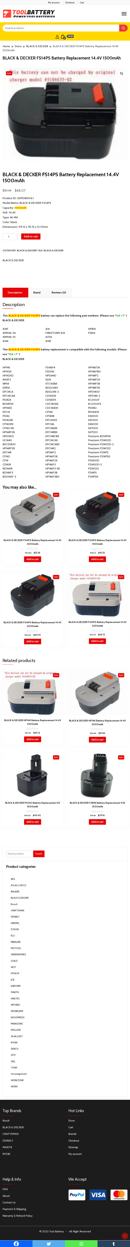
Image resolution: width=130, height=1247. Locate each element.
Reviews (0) (59, 292)
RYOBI (14, 1042)
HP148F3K (94, 387)
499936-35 (9, 337)
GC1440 (7, 440)
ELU (13, 935)
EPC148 (7, 452)
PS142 (6, 416)
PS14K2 (92, 407)
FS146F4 (50, 367)
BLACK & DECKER (27, 250)
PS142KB (8, 420)
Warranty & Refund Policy (17, 1215)
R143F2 (7, 379)
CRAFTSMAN (17, 910)
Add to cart (31, 236)
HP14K (6, 367)
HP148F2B (9, 432)
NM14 (6, 383)
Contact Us (9, 1202)
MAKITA (15, 992)
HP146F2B (51, 456)
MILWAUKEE (17, 1011)
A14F (5, 328)
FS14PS (92, 472)
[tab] (15, 292)
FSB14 (91, 333)
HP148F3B (94, 383)
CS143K (7, 464)
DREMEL (15, 923)
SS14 (48, 379)
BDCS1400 (9, 444)
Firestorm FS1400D (99, 440)
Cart (82, 2)
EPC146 (49, 424)
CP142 (6, 456)
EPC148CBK (52, 436)
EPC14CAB (9, 395)
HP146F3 (50, 464)
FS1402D (93, 468)
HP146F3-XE (52, 468)
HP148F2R (9, 448)
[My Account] (57, 36)
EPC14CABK (52, 444)
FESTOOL (16, 948)
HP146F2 (50, 452)
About (6, 1195)
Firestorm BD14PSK (99, 436)
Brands (72, 1133)
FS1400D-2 (95, 464)
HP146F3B (51, 472)
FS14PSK (93, 476)
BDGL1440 (51, 387)
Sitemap (73, 1147)
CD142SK (50, 395)
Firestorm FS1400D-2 (101, 444)
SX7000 (93, 428)
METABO (15, 1004)
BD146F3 (8, 472)
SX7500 (93, 432)
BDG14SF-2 (9, 476)
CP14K (49, 412)
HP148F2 (93, 375)
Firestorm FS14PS (98, 452)
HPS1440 (50, 375)
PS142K (7, 399)
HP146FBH (94, 371)
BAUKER (15, 891)
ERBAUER (15, 941)
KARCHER (15, 985)
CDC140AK (51, 403)
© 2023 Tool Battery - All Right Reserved (65, 1231)
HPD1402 (8, 436)
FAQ (5, 1189)
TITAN (14, 1067)
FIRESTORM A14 (55, 333)
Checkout (69, 2)
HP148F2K (94, 379)
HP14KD (7, 407)
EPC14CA (8, 391)
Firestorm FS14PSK (99, 456)
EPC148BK (51, 432)
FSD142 (49, 371)
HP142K (7, 371)
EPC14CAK (51, 440)
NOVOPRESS (18, 1017)
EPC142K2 (51, 420)
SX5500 (93, 420)
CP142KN (8, 424)
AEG (13, 878)
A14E (48, 341)
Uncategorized (18, 1073)
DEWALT (15, 916)
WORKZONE (17, 1080)
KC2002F (94, 399)
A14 (47, 328)
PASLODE (16, 1029)
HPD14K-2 (94, 395)
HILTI (13, 967)
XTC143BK (51, 383)
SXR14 (6, 387)
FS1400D (93, 460)
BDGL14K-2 (52, 391)
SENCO (14, 1048)
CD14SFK (50, 399)
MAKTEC (15, 998)
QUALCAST (17, 1036)
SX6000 (93, 424)
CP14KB (49, 416)
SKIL (13, 1061)
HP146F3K (94, 367)
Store (71, 1120)
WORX (14, 1086)
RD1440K (93, 412)
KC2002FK (94, 403)
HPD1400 (94, 391)
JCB (12, 979)
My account (54, 2)
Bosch (14, 904)
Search (38, 853)
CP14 (5, 460)
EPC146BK (51, 428)
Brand (36, 292)
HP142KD (8, 375)
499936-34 (9, 333)
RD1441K (8, 468)
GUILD (14, 960)
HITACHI (15, 973)
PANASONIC (17, 1023)
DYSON (15, 929)
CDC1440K (51, 407)
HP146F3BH (52, 476)
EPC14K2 (50, 448)
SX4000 (93, 416)
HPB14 (92, 328)
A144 (5, 341)
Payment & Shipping (14, 1209)
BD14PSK (8, 403)
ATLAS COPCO (18, 885)
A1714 (48, 337)
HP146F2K (51, 460)
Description (15, 292)
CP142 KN (8, 428)
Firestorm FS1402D (99, 448)
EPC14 (6, 412)
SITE (13, 1054)
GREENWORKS (18, 954)
